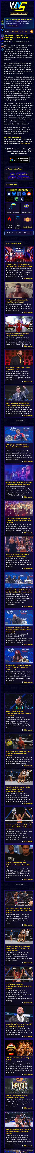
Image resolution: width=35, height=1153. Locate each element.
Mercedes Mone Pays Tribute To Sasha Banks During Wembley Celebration (19, 483)
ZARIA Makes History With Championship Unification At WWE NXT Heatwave (19, 986)
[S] (15, 31)
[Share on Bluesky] (14, 193)
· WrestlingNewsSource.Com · (18, 13)
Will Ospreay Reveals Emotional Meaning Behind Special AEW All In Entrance (17, 447)
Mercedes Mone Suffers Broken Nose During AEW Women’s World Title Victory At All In (18, 668)
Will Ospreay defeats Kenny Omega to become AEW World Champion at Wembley (18, 1131)
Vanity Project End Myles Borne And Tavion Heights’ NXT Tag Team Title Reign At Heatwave (18, 948)
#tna (12, 174)
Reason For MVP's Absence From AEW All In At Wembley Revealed (19, 1025)
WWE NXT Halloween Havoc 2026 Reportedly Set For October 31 (17, 1096)
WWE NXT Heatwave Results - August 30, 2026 (18, 1059)
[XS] (13, 31)
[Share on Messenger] (24, 193)
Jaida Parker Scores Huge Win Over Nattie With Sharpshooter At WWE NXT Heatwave (19, 910)
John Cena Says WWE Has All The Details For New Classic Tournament (18, 404)
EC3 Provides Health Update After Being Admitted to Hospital (17, 301)
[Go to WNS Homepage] (19, 7)
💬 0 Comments (27, 278)
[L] (19, 31)
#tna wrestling (22, 174)
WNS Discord (25, 143)
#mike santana (23, 178)
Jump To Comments (12, 213)
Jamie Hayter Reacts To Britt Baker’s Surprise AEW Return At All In (18, 555)
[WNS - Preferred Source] (19, 159)
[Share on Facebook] (19, 193)
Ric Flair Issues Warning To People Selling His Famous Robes (17, 335)
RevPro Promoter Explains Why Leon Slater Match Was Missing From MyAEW (19, 265)
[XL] (21, 31)
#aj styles (12, 178)
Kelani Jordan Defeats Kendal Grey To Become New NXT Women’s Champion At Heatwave (19, 827)
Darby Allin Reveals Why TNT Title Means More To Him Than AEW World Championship (18, 630)
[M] (17, 31)
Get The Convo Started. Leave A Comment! (19, 233)
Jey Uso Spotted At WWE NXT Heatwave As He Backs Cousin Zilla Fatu (18, 865)
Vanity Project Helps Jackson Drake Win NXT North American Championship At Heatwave (18, 789)
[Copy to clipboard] (9, 193)
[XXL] (25, 31)
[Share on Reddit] (29, 193)
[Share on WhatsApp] (16, 199)
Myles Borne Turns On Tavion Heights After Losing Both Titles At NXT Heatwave (18, 753)
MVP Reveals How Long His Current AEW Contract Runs (18, 368)
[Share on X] (21, 199)
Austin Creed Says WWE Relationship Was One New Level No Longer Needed (19, 591)
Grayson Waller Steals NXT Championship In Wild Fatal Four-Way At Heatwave (18, 713)
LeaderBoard (27, 227)
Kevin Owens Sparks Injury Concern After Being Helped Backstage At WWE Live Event (19, 520)
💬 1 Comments (27, 1108)
